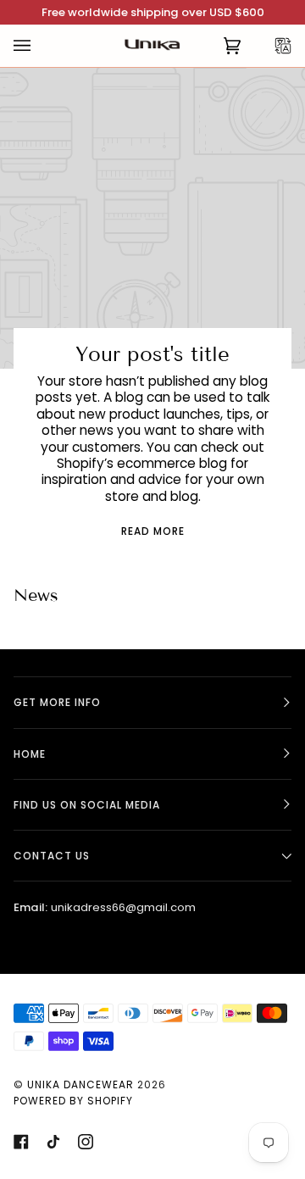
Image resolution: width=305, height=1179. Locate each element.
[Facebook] (21, 1141)
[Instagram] (85, 1141)
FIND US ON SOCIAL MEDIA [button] (87, 805)
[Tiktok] (53, 1141)
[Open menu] (39, 46)
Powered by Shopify (73, 1100)
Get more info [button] (57, 702)
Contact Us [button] (52, 855)
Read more (153, 531)
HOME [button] (30, 754)
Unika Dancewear (80, 1084)
